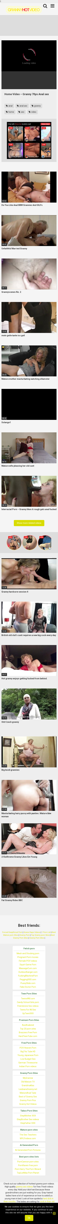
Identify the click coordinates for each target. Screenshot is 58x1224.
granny (37, 106)
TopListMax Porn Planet (28, 1173)
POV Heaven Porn (28, 1048)
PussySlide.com (28, 983)
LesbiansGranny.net (28, 1089)
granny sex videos (24, 1186)
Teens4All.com (28, 998)
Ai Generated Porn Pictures (28, 1150)
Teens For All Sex (28, 1009)
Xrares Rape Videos (32, 932)
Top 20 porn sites (28, 1029)
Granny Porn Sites (36, 938)
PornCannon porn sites (28, 1161)
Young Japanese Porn (28, 1055)
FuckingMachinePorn (28, 976)
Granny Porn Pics (28, 1100)
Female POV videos (28, 961)
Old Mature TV (28, 1082)
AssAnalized (28, 1025)
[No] (54, 1213)
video (33, 112)
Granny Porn (24, 935)
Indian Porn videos (27, 1066)
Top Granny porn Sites (40, 935)
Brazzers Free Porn (28, 1032)
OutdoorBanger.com (27, 972)
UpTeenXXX (28, 1013)
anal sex (23, 106)
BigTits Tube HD (28, 1051)
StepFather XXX (27, 1123)
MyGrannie (28, 1078)
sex (22, 112)
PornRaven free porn (28, 1165)
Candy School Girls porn (28, 1002)
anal (10, 106)
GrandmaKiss (28, 1085)
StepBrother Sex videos (28, 1119)
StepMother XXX (28, 1115)
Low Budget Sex (28, 1059)
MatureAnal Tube (28, 1093)
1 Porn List (46, 932)
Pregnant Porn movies (27, 957)
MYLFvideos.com (28, 1138)
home (11, 112)
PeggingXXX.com (28, 979)
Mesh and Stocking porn (28, 953)
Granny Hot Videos (28, 1104)
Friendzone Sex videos (28, 1006)
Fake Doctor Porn (28, 987)
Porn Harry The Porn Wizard (28, 1169)
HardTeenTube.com (28, 1036)
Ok (29, 1218)
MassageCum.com (28, 968)
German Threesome (27, 1062)
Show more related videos (29, 523)
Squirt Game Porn (28, 964)
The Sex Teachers (27, 1135)
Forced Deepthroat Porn (12, 932)
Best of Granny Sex (28, 1096)
